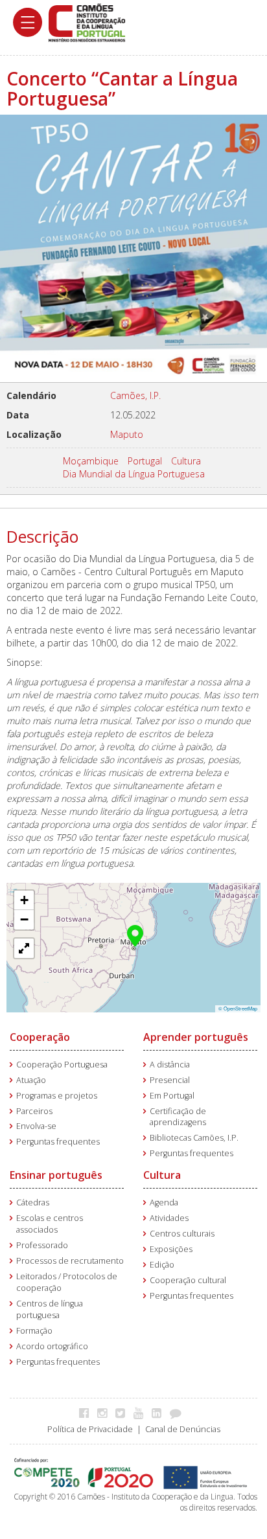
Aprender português (195, 1037)
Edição (162, 1264)
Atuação (31, 1080)
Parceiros (34, 1111)
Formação (34, 1330)
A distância (170, 1064)
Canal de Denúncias (182, 1429)
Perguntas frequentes (58, 1141)
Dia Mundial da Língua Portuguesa (134, 474)
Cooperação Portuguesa (62, 1064)
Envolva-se (36, 1126)
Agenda (164, 1202)
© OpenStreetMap (237, 1008)
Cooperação (40, 1037)
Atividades (169, 1218)
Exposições (171, 1249)
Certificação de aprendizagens (178, 1117)
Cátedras (32, 1202)
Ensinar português (56, 1175)
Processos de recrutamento (70, 1260)
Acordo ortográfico (52, 1346)
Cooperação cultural (188, 1280)
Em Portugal (172, 1095)
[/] (87, 22)
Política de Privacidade (90, 1429)
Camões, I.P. (135, 395)
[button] (135, 934)
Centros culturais (182, 1233)
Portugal (145, 461)
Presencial (170, 1080)
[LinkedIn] (160, 1412)
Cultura (186, 461)
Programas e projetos (56, 1095)
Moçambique (91, 461)
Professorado (42, 1245)
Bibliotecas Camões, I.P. (194, 1137)
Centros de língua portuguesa (49, 1309)
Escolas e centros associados (49, 1224)
